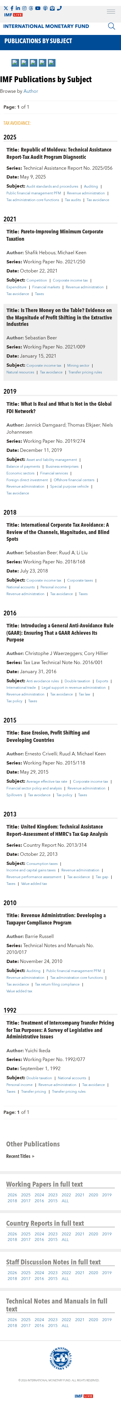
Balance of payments (23, 467)
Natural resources (20, 372)
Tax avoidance (98, 200)
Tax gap (102, 877)
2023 (53, 1195)
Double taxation (77, 681)
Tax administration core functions (32, 200)
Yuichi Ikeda (38, 1051)
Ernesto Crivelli (41, 754)
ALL (65, 1201)
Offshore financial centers (74, 480)
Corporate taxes (80, 580)
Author (30, 91)
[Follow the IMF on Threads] (31, 8)
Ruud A (67, 553)
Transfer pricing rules (85, 372)
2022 (66, 1195)
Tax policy (14, 701)
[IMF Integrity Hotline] (59, 8)
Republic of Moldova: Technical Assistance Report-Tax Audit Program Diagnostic (59, 153)
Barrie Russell (39, 936)
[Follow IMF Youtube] (38, 8)
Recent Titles (18, 1156)
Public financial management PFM (33, 193)
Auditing (91, 186)
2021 (80, 1195)
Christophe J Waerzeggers (53, 653)
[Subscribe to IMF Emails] (52, 8)
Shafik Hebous (40, 253)
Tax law (84, 694)
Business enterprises (62, 467)
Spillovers (14, 795)
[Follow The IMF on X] (6, 8)
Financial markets (46, 287)
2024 (39, 1195)
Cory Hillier (96, 653)
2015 (53, 1201)
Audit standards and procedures (52, 186)
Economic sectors (20, 473)
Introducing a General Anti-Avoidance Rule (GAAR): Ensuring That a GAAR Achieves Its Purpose (60, 632)
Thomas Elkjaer (84, 425)
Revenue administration (86, 193)
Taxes (39, 294)
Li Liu (82, 553)
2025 (26, 1195)
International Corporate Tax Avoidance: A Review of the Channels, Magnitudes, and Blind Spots (58, 532)
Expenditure (16, 287)
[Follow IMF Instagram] (24, 8)
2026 (12, 1195)
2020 (93, 1195)
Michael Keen (72, 253)
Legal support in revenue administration (74, 688)
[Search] (111, 26)
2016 (39, 1201)
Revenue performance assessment (33, 877)
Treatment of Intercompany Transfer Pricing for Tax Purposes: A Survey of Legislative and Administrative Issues (60, 1029)
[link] (15, 63)
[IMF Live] (84, 1393)
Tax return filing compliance (57, 984)
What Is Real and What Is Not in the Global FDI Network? (59, 407)
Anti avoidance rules (42, 681)
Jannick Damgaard (45, 425)
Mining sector (78, 366)
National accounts (20, 587)
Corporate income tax (70, 280)
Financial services (54, 473)
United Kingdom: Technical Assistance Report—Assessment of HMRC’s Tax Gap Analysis (57, 830)
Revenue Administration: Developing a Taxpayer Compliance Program (56, 918)
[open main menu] (111, 12)
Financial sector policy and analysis (34, 788)
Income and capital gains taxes (31, 870)
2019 (107, 1195)
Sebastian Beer (41, 338)
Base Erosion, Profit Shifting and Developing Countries (48, 736)
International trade (21, 688)
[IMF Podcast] (45, 8)
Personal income (54, 587)
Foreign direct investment (27, 480)
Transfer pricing (33, 1092)
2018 (12, 1201)
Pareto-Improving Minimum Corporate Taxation (54, 235)
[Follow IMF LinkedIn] (18, 8)
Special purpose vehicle (69, 487)
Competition (36, 280)
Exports (102, 681)
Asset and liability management (51, 460)
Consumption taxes (42, 864)
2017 (26, 1201)
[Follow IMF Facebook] (12, 8)
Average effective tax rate (46, 782)
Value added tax (34, 884)
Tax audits (73, 200)
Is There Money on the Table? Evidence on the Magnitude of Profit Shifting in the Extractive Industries (59, 317)
